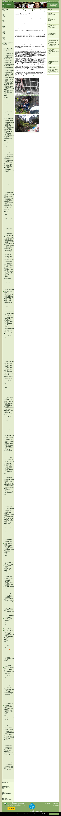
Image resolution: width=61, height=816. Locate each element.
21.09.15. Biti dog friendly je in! (9, 600)
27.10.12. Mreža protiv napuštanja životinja (7, 633)
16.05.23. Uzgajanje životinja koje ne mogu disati (8, 248)
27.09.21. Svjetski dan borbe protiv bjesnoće (8, 322)
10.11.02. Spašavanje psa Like (9, 770)
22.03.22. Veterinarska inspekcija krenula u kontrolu (8, 296)
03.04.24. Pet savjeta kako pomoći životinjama (8, 188)
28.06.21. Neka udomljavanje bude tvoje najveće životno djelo (8, 349)
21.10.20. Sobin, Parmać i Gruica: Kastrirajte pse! (8, 400)
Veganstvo (21, 1)
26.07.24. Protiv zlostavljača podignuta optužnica (8, 161)
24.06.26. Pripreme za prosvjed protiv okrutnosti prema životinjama (9, 65)
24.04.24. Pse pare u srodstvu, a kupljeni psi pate (9, 177)
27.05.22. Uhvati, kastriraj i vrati (9, 288)
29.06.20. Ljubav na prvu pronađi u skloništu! (8, 412)
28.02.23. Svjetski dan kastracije (7, 255)
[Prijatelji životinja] (8, 1)
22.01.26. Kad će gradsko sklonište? (8, 95)
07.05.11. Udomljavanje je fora (9, 658)
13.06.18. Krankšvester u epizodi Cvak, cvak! (8, 506)
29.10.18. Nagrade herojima (8, 476)
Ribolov (38, 1)
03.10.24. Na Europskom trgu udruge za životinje (8, 157)
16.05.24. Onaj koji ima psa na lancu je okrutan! (9, 175)
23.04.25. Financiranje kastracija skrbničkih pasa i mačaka (8, 129)
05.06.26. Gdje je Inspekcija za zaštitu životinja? (9, 78)
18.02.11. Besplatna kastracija (8, 664)
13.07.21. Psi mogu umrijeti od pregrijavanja (9, 341)
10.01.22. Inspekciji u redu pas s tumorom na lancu (9, 308)
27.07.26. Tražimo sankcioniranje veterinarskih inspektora (8, 51)
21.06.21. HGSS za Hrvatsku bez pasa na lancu (8, 351)
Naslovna (4, 2)
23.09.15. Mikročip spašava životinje (8, 599)
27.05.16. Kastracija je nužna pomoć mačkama (8, 583)
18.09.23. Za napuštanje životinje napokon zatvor (8, 226)
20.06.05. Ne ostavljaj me (8, 747)
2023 (4, 14)
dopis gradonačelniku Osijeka (33, 75)
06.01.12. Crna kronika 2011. (52, 34)
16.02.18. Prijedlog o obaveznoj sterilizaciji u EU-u (9, 550)
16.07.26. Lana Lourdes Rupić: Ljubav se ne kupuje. (9, 54)
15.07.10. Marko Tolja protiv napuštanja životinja (8, 677)
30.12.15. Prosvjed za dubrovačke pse (7, 588)
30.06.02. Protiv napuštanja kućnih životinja (8, 772)
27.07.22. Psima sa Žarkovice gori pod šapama (8, 274)
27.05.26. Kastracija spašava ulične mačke (8, 80)
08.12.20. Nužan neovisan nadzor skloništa (8, 395)
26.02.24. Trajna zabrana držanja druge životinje (8, 207)
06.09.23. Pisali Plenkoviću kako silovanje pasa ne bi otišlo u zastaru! (9, 229)
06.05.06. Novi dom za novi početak (8, 735)
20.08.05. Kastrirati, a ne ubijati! (9, 744)
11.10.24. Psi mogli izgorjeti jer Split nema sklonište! (9, 154)
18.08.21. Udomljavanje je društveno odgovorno (8, 335)
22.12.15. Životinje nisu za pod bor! (9, 591)
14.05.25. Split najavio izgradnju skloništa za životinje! (9, 127)
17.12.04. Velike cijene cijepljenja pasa (7, 751)
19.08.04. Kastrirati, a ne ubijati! (9, 754)
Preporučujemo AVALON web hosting (53, 7)
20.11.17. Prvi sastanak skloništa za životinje (7, 559)
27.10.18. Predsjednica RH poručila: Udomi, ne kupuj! (8, 478)
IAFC (23, 805)
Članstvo (52, 1)
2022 (4, 15)
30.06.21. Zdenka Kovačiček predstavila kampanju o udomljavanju (8, 346)
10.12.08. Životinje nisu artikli (8, 692)
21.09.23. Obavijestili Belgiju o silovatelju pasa (9, 224)
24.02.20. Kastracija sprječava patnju (8, 429)
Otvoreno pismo (50, 21)
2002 (4, 39)
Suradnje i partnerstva (6, 794)
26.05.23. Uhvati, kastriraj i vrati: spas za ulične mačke (9, 246)
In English (58, 2)
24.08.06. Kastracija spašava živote (8, 730)
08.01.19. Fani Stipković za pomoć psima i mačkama (8, 466)
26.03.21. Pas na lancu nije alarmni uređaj (8, 370)
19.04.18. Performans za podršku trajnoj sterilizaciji (8, 531)
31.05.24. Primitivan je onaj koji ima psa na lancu (9, 171)
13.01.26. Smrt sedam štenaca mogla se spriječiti (9, 99)
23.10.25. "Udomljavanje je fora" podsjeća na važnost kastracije (8, 112)
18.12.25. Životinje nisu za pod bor (9, 107)
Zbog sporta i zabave (6, 45)
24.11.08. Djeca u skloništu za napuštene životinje (8, 694)
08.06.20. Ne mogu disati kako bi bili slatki (9, 414)
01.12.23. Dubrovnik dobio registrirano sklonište (8, 216)
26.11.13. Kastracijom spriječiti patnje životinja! (9, 620)
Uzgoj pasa (49, 18)
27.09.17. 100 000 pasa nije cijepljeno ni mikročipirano (8, 563)
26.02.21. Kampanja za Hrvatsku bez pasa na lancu (8, 376)
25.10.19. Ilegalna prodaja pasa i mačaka (9, 442)
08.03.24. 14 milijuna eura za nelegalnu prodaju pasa (8, 199)
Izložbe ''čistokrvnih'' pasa (51, 19)
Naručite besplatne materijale (7, 799)
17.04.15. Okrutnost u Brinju (52, 53)
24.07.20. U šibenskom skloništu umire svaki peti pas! (8, 410)
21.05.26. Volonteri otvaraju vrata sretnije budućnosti (8, 82)
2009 (4, 31)
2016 (4, 22)
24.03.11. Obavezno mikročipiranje (7, 660)
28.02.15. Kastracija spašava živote (8, 610)
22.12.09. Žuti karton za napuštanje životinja (7, 681)
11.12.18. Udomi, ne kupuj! (8, 471)
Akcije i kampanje (5, 9)
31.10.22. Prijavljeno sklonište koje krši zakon (8, 270)
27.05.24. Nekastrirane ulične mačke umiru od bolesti (8, 173)
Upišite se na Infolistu (5, 797)
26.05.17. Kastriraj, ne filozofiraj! (7, 570)
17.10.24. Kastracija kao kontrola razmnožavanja (7, 152)
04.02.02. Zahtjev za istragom (8, 778)
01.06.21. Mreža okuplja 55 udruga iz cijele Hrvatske (8, 353)
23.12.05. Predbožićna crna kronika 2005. (8, 739)
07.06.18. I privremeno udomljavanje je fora (7, 511)
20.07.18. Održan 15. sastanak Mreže (9, 498)
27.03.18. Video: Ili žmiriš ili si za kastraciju (8, 542)
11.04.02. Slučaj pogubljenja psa (8, 774)
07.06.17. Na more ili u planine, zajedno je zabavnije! (9, 568)
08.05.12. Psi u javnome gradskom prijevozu (7, 643)
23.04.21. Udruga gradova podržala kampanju (8, 366)
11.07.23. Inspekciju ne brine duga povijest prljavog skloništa (9, 238)
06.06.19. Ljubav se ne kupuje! (9, 451)
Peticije (47, 1)
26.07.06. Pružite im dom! (8, 731)
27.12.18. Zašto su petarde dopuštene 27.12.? (8, 468)
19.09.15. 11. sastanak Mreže (8, 601)
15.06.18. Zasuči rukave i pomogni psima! (8, 504)
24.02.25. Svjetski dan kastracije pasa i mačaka (8, 138)
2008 (4, 32)
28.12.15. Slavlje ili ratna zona (8, 589)
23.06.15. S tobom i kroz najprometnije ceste (7, 605)
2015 (4, 24)
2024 (4, 13)
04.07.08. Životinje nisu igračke (9, 702)
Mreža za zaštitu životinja (6, 791)
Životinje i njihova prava (7, 4)
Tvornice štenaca (50, 10)
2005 (4, 36)
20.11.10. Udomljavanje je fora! (9, 671)
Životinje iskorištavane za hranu (8, 42)
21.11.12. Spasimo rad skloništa (7, 629)
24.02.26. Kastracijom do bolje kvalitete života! (9, 91)
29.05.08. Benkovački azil (8, 705)
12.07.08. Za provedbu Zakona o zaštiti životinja (9, 700)
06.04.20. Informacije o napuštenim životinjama (7, 422)
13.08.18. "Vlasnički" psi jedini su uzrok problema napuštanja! (9, 492)
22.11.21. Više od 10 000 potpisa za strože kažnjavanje (8, 316)
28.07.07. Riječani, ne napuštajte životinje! (7, 719)
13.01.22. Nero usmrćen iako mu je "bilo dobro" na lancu (8, 306)
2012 (4, 27)
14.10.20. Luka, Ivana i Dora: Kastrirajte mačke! (8, 402)
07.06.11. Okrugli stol (7, 657)
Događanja (4, 785)
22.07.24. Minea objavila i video (8, 163)
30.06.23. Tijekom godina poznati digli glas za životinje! (8, 240)
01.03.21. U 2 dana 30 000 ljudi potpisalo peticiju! (9, 374)
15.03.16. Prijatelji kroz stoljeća (9, 586)
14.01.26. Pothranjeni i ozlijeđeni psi (7, 97)
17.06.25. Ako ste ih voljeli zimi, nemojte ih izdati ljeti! (9, 123)
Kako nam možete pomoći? (6, 793)
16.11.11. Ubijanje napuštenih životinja (53, 61)
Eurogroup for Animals (17, 805)
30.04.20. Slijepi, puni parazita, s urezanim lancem (9, 420)
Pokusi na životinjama (6, 43)
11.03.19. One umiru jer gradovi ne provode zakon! (9, 457)
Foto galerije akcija (5, 782)
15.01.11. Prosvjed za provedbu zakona (9, 668)
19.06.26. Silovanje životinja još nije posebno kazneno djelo (9, 71)
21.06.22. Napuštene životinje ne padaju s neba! (8, 282)
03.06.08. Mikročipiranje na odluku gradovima (8, 704)
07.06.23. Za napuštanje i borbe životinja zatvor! (9, 244)
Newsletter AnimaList (5, 786)
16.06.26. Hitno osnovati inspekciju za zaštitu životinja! (8, 73)
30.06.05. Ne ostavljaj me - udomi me (8, 746)
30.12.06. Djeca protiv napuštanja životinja (7, 725)
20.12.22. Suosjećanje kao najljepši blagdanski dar (8, 264)
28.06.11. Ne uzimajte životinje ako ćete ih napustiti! (9, 653)
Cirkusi (33, 1)
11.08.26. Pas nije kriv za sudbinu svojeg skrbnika (8, 49)
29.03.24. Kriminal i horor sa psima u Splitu (8, 193)
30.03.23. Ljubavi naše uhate (8, 251)
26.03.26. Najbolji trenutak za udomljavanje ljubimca (8, 87)
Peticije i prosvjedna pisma (6, 787)
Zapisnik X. (49, 20)
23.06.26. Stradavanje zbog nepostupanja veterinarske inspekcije (8, 68)
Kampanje (49, 1)
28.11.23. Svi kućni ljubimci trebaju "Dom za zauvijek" (8, 218)
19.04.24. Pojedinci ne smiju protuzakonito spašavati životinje (8, 180)
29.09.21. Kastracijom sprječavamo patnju (7, 320)
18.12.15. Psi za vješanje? (8, 595)
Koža (29, 1)
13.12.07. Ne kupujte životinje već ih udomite (8, 709)
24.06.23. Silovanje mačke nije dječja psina (9, 242)
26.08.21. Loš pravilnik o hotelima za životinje (8, 331)
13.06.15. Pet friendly (7, 607)
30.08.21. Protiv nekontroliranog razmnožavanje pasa (9, 328)
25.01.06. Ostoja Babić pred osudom (53, 72)
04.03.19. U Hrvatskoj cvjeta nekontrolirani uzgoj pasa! (8, 460)
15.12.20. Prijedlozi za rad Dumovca (8, 393)
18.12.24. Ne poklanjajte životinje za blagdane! (8, 142)
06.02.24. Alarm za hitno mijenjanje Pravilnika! (7, 209)
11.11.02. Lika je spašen (7, 769)
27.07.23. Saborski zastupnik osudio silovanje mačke (8, 234)
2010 (4, 30)
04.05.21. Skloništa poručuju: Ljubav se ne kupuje (8, 359)
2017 (4, 21)
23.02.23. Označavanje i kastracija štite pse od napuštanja (8, 257)
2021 (4, 16)
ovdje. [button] (47, 813)
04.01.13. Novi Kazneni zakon (52, 33)
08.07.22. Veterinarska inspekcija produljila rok (7, 278)
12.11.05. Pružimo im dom (8, 740)
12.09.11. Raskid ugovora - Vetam (52, 63)
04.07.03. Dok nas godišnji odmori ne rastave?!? (8, 765)
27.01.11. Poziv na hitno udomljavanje (7, 666)
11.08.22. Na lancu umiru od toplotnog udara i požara (8, 272)
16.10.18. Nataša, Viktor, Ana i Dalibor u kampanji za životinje (9, 484)
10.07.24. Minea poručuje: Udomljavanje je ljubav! (8, 165)
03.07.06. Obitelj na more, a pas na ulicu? (9, 733)
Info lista (55, 1)
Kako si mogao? (50, 13)
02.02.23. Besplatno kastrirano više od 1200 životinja (9, 260)
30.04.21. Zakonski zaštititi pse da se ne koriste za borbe (9, 362)
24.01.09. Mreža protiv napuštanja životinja (7, 691)
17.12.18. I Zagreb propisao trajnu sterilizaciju (8, 470)
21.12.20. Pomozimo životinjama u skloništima (8, 391)
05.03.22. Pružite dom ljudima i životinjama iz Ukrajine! (9, 298)
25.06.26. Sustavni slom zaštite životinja (9, 63)
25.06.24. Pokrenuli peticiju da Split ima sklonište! (9, 167)
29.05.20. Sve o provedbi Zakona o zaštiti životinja (8, 416)
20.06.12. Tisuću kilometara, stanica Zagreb (8, 637)
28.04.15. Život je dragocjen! (8, 608)
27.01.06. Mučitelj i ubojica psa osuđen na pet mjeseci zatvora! (9, 737)
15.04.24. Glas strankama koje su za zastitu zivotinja (9, 182)
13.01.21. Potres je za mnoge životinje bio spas (8, 389)
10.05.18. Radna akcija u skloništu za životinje (8, 523)
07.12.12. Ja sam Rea (7, 627)
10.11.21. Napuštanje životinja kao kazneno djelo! (8, 318)
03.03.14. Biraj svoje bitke (8, 618)
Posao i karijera (4, 798)
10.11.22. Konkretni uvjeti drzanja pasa (8, 268)
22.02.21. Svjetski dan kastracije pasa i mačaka (8, 378)
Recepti (45, 1)
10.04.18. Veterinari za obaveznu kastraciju (7, 537)
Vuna (31, 1)
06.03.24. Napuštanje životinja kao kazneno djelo (9, 201)
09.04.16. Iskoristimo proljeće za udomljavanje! (8, 585)
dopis (27, 38)
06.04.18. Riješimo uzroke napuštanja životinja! (8, 540)
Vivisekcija (24, 1)
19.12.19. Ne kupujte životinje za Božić (8, 440)
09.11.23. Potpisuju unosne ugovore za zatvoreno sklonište (9, 220)
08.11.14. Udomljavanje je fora (9, 611)
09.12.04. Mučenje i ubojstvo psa (52, 45)
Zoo (34, 1)
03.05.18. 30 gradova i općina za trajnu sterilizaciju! (8, 527)
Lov (35, 1)
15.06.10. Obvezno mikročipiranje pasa (7, 679)
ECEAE (21, 805)
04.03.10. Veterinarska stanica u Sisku (53, 71)
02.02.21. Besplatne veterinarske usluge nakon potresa (8, 383)
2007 (4, 33)
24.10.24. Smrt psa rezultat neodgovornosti (8, 150)
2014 (4, 25)
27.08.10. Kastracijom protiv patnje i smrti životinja (8, 675)
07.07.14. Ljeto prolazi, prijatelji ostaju (9, 616)
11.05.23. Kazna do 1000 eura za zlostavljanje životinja (8, 250)
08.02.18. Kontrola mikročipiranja (7, 552)
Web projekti (4, 788)
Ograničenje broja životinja (51, 14)
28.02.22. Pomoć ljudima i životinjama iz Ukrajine (8, 300)
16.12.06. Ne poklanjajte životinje (8, 727)
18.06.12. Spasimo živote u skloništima (8, 639)
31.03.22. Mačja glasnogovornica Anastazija (8, 294)
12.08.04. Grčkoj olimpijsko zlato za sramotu (8, 756)
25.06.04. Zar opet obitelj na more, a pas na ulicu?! (8, 762)
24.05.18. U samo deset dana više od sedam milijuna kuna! (8, 519)
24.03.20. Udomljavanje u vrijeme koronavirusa (8, 424)
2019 (4, 19)
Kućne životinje (41, 1)
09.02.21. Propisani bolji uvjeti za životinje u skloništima (8, 380)
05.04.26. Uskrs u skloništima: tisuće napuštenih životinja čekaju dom (8, 84)
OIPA (8, 806)
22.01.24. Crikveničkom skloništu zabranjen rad (7, 211)
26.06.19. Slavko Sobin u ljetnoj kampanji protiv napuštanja (9, 450)
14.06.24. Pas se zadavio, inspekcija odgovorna (8, 169)
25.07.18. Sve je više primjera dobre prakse (8, 496)
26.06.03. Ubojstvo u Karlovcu (8, 766)
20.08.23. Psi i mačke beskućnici (7, 231)
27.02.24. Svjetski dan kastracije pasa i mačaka (8, 205)
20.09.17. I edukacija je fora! (8, 564)
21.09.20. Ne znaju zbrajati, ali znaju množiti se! (9, 406)
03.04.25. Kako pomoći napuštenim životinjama (7, 134)
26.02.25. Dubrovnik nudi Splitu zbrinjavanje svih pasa (9, 136)
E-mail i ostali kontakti (56, 805)
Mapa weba (50, 6)
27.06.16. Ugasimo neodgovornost (7, 581)
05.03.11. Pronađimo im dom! (8, 661)
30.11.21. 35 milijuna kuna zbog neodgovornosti (9, 314)
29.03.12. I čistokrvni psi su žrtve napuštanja (8, 645)
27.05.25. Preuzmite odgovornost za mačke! (7, 125)
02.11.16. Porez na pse (7, 575)
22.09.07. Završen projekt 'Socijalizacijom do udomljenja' (9, 711)
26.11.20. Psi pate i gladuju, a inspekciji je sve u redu (8, 398)
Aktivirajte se (4, 792)
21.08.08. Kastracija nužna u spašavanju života (8, 696)
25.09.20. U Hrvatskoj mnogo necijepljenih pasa (8, 404)
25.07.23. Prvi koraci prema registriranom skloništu (8, 236)
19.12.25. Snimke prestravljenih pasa (9, 105)
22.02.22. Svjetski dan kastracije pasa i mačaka (8, 302)
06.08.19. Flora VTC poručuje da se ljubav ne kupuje (8, 446)
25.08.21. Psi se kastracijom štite (8, 333)
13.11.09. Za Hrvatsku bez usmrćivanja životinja (8, 683)
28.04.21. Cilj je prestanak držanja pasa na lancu (8, 364)
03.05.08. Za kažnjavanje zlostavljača (8, 707)
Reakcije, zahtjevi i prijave (6, 783)
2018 (4, 20)
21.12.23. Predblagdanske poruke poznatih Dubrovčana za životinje (8, 214)
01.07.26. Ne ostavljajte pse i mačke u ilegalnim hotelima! (8, 56)
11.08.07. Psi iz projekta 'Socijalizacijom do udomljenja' (9, 717)
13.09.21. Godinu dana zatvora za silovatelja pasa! (9, 326)
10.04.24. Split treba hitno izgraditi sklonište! (8, 184)
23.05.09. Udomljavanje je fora (9, 689)
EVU (13, 805)
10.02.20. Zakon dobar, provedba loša (7, 433)
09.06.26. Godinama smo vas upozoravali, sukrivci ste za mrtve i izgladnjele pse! (8, 75)
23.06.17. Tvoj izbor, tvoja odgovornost (8, 566)
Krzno (27, 1)
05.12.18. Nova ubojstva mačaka (8, 473)
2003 (4, 38)
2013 (4, 26)
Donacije (58, 1)
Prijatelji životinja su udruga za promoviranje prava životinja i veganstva (53, 4)
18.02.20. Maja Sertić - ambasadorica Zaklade (7, 431)
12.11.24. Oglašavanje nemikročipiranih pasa (7, 146)
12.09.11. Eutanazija (50, 62)
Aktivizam (4, 7)
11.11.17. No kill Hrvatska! (8, 561)
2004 (4, 37)
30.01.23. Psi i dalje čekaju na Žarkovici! (8, 262)
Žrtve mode (5, 44)
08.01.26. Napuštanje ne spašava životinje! (8, 101)
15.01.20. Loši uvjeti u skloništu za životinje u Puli (9, 436)
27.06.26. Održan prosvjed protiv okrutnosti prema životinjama (8, 58)
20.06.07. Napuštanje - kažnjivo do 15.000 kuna (9, 721)
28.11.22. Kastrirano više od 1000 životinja (8, 266)
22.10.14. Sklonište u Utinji (8, 612)
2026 (4, 10)
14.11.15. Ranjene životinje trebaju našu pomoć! (8, 597)
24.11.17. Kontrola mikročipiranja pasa (7, 557)
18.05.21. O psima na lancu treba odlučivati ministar (8, 357)
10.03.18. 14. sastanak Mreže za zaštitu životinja (8, 546)
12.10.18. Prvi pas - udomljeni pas (8, 486)
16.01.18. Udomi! (6, 553)
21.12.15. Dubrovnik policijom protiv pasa (8, 593)
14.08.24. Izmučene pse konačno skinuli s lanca (7, 159)
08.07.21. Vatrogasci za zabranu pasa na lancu (7, 343)
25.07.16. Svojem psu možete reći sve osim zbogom (8, 579)
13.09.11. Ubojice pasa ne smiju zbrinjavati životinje (8, 649)
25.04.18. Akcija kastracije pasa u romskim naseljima (9, 529)
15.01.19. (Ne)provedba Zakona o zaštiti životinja (8, 464)
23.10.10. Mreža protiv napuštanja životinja (7, 673)
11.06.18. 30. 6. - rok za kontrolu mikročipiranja (9, 509)
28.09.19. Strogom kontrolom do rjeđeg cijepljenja (8, 444)
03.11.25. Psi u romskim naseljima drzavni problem (8, 109)
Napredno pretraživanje (55, 6)
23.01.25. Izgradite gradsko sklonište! (8, 140)
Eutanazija (49, 15)
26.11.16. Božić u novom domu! (9, 573)
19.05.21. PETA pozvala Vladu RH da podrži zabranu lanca (8, 355)
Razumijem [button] (54, 813)
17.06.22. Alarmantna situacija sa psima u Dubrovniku (8, 284)
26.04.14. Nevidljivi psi (7, 617)
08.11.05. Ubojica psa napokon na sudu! (53, 44)
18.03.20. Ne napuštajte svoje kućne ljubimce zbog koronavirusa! (8, 427)
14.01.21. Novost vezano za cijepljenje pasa (8, 387)
